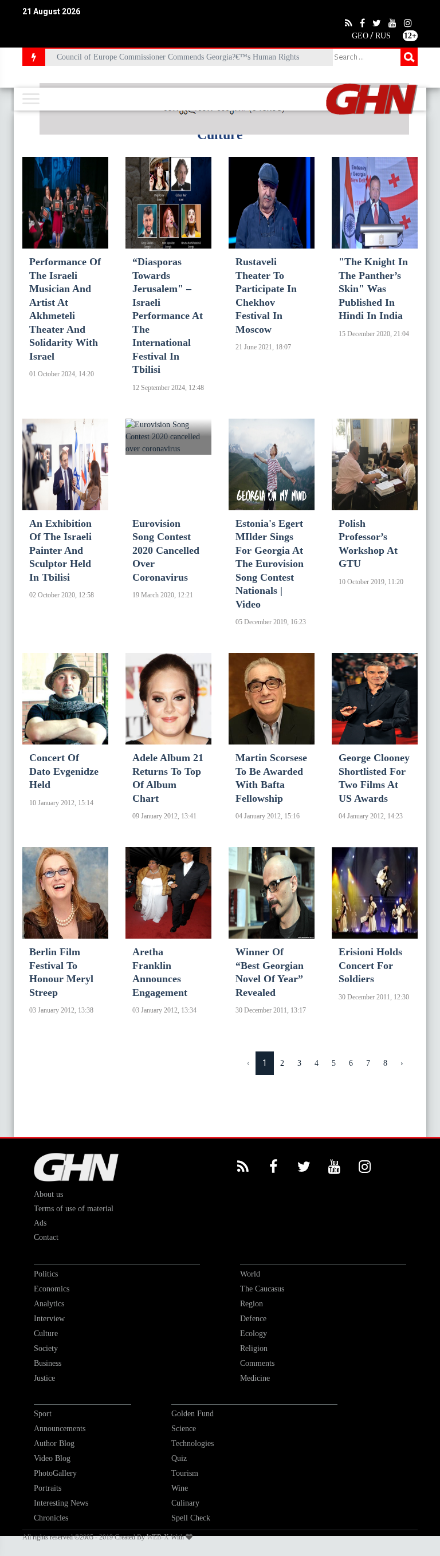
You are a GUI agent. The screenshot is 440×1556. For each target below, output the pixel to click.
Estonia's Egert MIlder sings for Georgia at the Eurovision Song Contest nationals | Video (269, 564)
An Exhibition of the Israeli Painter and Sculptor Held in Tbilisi (60, 550)
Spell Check (190, 1518)
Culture (46, 1333)
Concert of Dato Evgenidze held (64, 771)
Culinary (185, 1503)
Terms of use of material (73, 1208)
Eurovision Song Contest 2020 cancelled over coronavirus (165, 550)
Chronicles (51, 1518)
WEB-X (158, 1537)
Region (251, 1303)
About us (48, 1194)
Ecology (253, 1333)
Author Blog (54, 1443)
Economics (51, 1289)
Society (46, 1348)
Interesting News (61, 1503)
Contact (46, 1237)
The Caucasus (262, 1289)
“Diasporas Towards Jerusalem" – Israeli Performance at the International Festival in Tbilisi (167, 315)
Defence (253, 1318)
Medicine (255, 1378)
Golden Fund (192, 1413)
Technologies (192, 1443)
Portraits (47, 1488)
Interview (49, 1318)
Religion (254, 1348)
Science (183, 1428)
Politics (46, 1274)
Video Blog (52, 1458)
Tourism (184, 1473)
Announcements (59, 1428)
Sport (43, 1413)
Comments (257, 1363)
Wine (179, 1488)
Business (47, 1363)
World (250, 1274)
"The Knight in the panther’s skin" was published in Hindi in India (373, 288)
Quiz (179, 1458)
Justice (44, 1378)
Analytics (49, 1303)
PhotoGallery (55, 1473)
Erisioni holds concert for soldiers (370, 965)
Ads (40, 1223)
